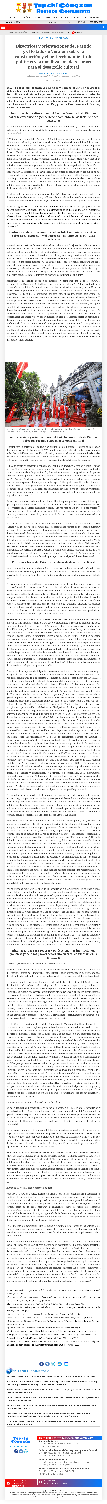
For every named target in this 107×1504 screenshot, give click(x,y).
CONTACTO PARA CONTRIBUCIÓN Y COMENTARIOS (19, 1483)
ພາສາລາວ (53, 22)
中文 (62, 22)
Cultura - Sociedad (54, 38)
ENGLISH (70, 22)
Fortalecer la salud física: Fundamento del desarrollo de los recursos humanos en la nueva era (51, 1376)
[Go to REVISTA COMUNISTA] (53, 8)
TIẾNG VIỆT (81, 22)
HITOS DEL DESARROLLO (20, 1446)
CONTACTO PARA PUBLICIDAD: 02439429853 (55, 1481)
